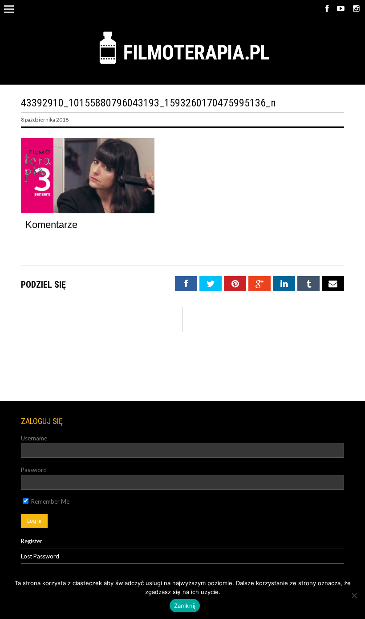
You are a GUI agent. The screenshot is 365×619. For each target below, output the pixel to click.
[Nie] (353, 595)
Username (34, 438)
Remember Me (49, 501)
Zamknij (185, 605)
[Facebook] (326, 8)
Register (31, 541)
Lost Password (40, 556)
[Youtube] (341, 8)
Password (34, 469)
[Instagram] (356, 8)
